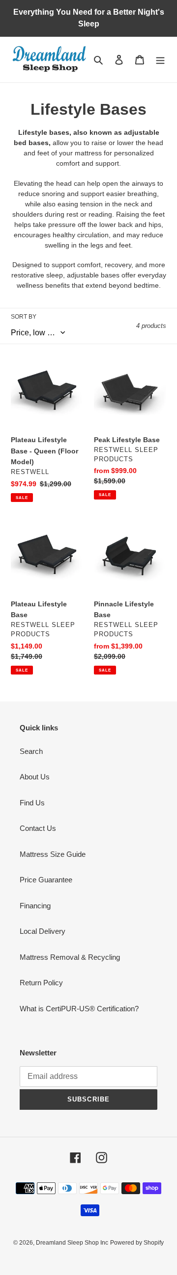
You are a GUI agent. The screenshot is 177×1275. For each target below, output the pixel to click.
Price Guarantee (46, 879)
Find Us (32, 803)
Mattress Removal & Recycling (70, 957)
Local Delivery (42, 931)
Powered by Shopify (137, 1242)
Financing (35, 905)
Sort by (23, 316)
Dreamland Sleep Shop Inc (72, 1242)
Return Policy (41, 982)
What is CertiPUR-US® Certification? (79, 1008)
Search (31, 751)
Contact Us (38, 828)
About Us (35, 777)
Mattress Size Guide (53, 854)
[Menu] (160, 59)
